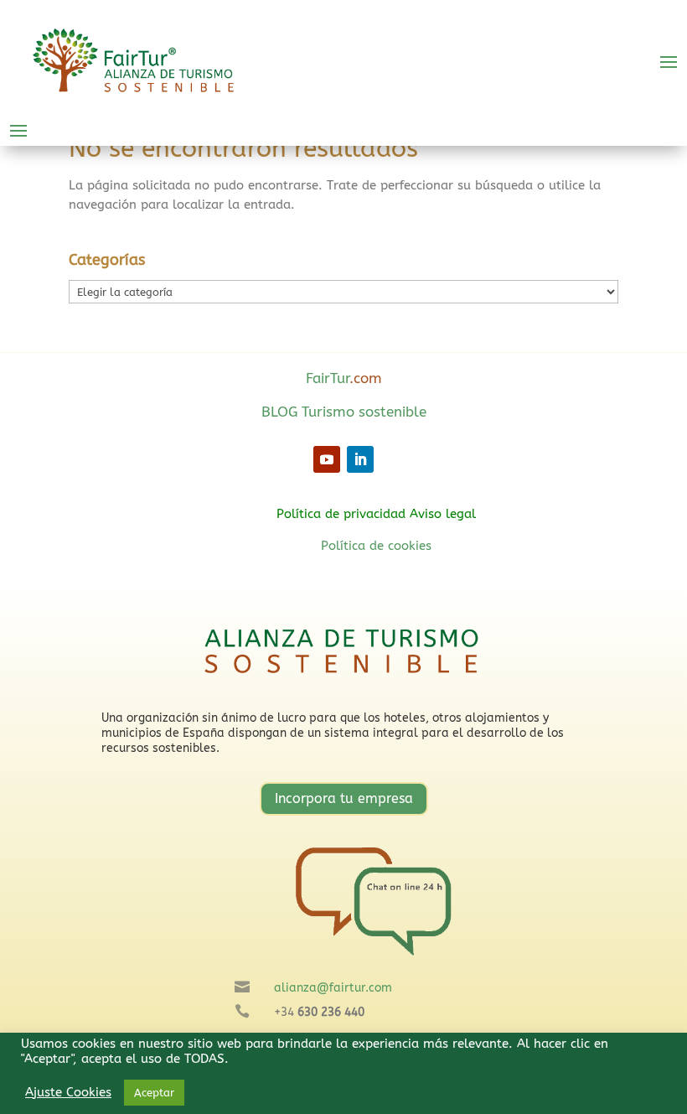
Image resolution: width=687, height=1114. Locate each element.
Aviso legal (443, 513)
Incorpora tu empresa (344, 798)
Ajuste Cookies (68, 1093)
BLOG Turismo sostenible (343, 411)
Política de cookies (376, 545)
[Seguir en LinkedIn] (360, 459)
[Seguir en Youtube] (326, 459)
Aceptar (154, 1092)
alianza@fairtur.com (333, 988)
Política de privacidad (340, 513)
